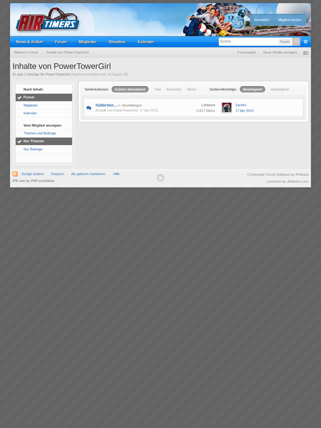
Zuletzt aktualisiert (130, 89)
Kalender (146, 41)
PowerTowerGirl (125, 110)
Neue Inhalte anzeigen (280, 52)
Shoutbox (117, 41)
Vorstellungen (132, 105)
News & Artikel (29, 41)
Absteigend (252, 89)
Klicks (191, 89)
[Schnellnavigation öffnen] (306, 52)
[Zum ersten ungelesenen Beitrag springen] (89, 107)
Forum (61, 41)
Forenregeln (246, 52)
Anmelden (261, 20)
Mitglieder (88, 41)
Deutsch (57, 174)
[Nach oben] (160, 178)
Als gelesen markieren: (88, 174)
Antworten (174, 89)
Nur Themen (34, 141)
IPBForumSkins (43, 181)
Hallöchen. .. (106, 105)
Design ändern (33, 174)
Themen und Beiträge (40, 133)
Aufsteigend (280, 89)
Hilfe (116, 174)
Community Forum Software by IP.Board (277, 174)
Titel (157, 89)
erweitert (306, 42)
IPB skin (19, 181)
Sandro (240, 105)
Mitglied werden (290, 20)
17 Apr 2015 (244, 110)
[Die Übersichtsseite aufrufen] (48, 20)
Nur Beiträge (33, 149)
